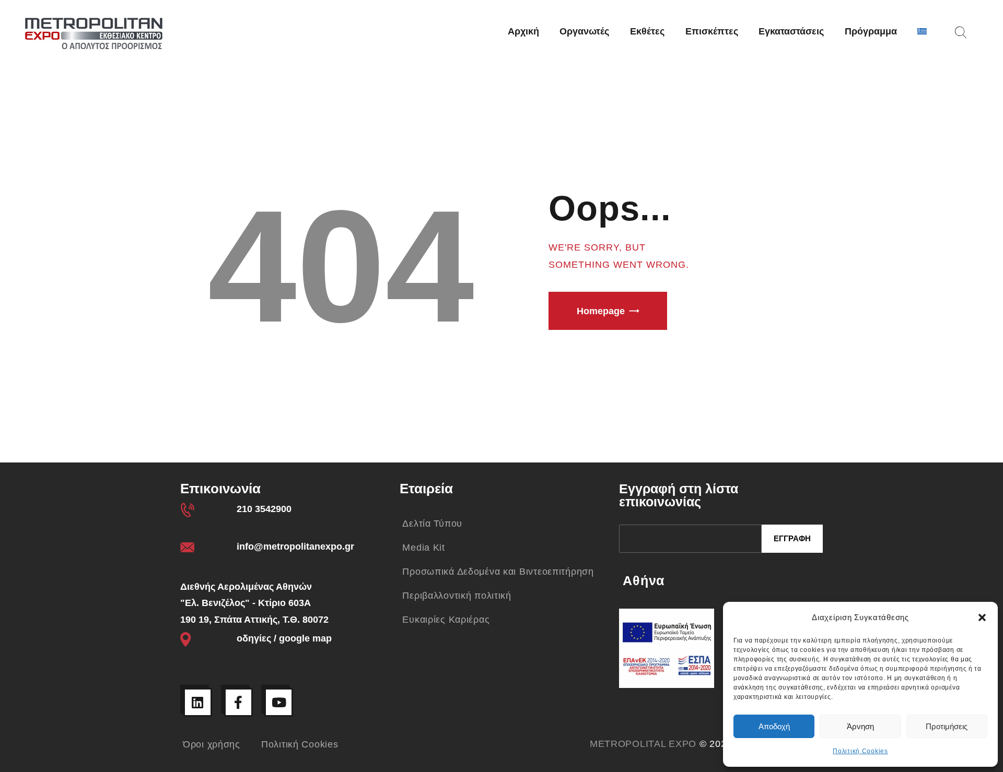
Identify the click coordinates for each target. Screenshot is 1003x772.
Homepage (601, 311)
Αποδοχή (774, 726)
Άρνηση (860, 726)
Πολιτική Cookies (860, 751)
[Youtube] (278, 702)
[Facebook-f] (238, 702)
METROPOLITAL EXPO (643, 744)
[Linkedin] (197, 702)
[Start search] (960, 33)
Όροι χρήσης (211, 744)
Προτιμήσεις (946, 726)
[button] (982, 617)
